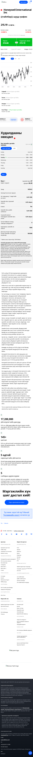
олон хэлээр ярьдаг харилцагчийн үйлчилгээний (18, 461)
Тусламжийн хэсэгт (11, 515)
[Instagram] (26, 534)
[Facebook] (1, 534)
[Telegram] (21, 534)
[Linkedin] (6, 534)
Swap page (23, 35)
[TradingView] (31, 534)
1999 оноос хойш (10, 425)
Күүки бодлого (18, 709)
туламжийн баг (4, 735)
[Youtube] (16, 534)
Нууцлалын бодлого (9, 709)
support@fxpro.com (5, 739)
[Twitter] (11, 534)
